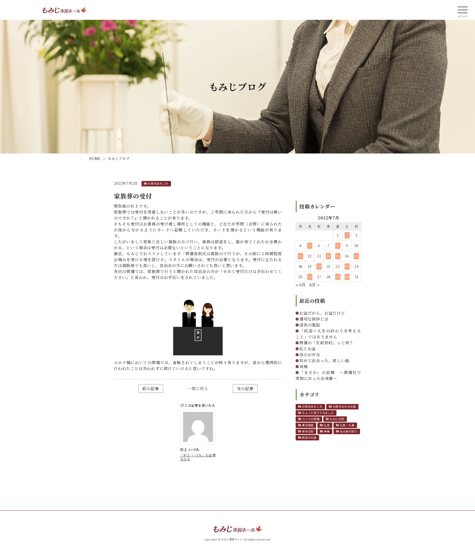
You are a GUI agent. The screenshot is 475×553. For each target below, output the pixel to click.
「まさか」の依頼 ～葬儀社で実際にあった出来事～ (328, 375)
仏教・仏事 (347, 425)
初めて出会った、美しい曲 (324, 360)
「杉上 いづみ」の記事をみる (198, 457)
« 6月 (301, 285)
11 (300, 255)
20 (319, 266)
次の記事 (245, 388)
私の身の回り (348, 431)
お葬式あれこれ (158, 183)
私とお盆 (307, 349)
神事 (327, 431)
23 (347, 266)
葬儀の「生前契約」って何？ (326, 343)
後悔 (303, 366)
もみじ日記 (337, 419)
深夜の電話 (309, 325)
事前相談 (308, 425)
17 (356, 255)
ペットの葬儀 (311, 419)
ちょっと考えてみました (318, 413)
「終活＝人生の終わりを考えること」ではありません (328, 334)
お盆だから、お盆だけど (322, 313)
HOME (95, 158)
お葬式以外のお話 (344, 406)
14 (329, 255)
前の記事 (150, 388)
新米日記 (308, 431)
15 (338, 255)
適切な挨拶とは (314, 319)
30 (347, 276)
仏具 (327, 425)
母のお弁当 (309, 354)
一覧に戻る (198, 388)
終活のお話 (309, 437)
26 (310, 276)
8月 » (314, 285)
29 (337, 276)
